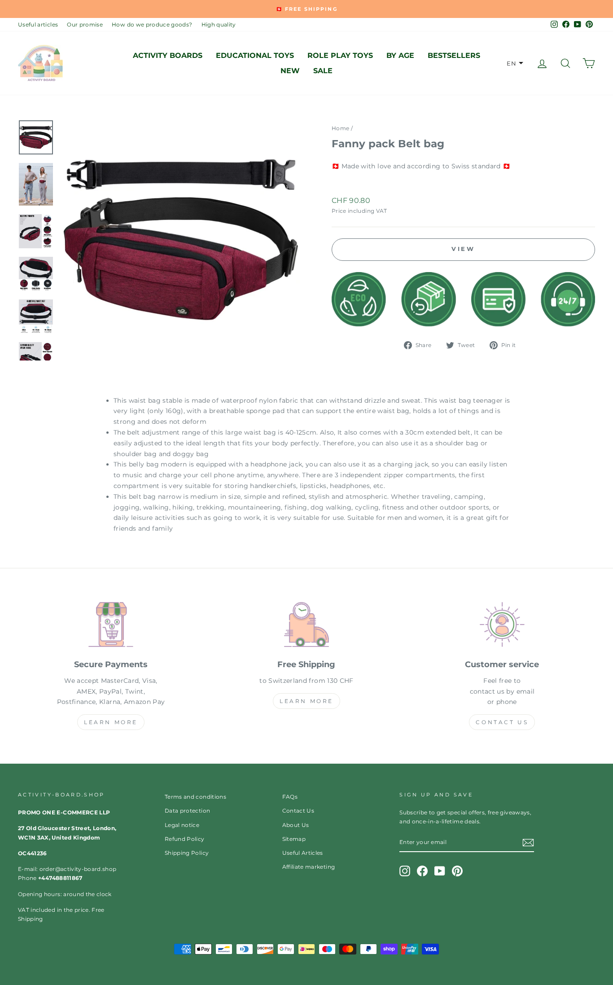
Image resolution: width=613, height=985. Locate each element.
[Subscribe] (528, 842)
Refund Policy (185, 838)
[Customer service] (502, 626)
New (290, 70)
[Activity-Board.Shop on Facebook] (422, 871)
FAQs (290, 796)
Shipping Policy (187, 852)
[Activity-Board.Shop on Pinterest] (457, 871)
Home (340, 128)
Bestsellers (454, 55)
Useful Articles (302, 852)
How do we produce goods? (152, 24)
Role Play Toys (340, 55)
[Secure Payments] (111, 626)
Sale (323, 70)
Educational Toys (255, 55)
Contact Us (502, 722)
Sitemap (294, 838)
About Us (295, 825)
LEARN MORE (111, 722)
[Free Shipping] (306, 626)
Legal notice (182, 825)
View (463, 248)
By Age (400, 55)
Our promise (85, 24)
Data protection (187, 810)
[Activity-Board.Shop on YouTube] (439, 871)
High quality (218, 24)
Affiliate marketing (308, 866)
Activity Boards (167, 55)
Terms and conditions (195, 796)
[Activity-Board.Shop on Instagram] (404, 871)
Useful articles (38, 24)
